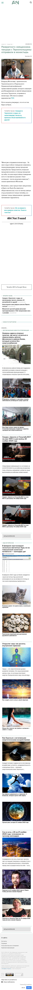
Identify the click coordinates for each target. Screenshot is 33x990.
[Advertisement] (16, 23)
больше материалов (9, 536)
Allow (29, 987)
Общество (9, 44)
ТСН (12, 98)
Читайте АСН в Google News (16, 287)
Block (23, 987)
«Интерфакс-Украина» (6, 968)
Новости (3, 44)
